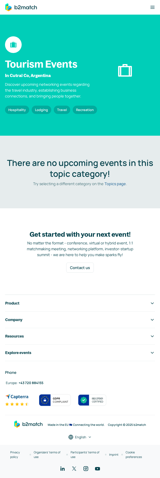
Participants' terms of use (85, 454)
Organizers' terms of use (47, 454)
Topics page (115, 183)
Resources (14, 336)
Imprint (114, 455)
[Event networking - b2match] (21, 7)
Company (13, 319)
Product (12, 303)
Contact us (80, 267)
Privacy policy (15, 454)
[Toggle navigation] (153, 7)
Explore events (18, 352)
